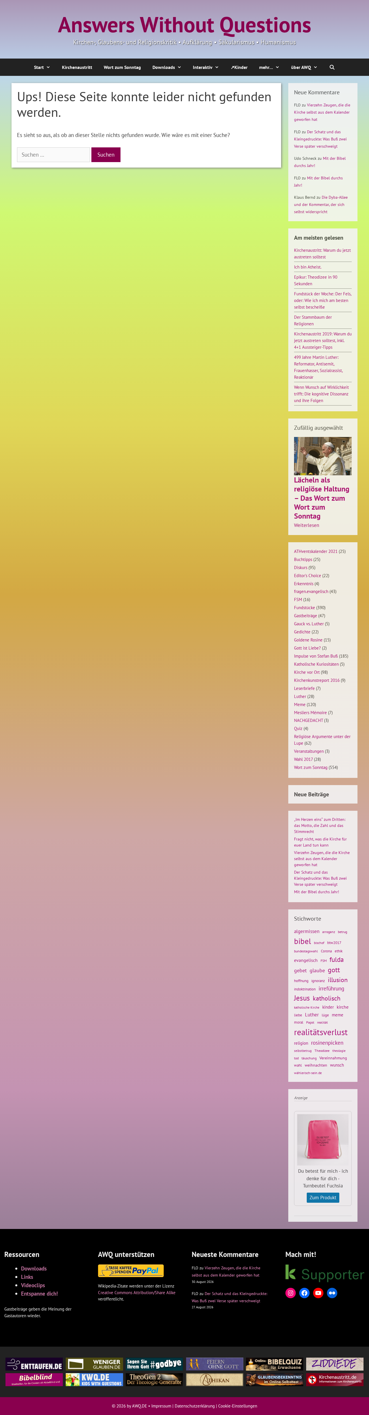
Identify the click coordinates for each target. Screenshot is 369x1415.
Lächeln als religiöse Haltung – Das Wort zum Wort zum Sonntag (321, 498)
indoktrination (305, 989)
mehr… (266, 67)
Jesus (302, 998)
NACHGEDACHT (308, 720)
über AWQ (301, 67)
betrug (342, 932)
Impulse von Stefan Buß (316, 656)
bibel (302, 941)
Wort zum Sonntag (122, 67)
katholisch (326, 998)
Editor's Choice (307, 575)
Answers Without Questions (184, 24)
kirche (343, 1007)
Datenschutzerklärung (195, 1406)
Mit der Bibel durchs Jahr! (316, 891)
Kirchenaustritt (77, 67)
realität (322, 1022)
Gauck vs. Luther (309, 623)
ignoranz (318, 980)
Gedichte (302, 632)
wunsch (337, 1065)
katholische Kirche (306, 1007)
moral (298, 1022)
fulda (337, 959)
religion (301, 1043)
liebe (298, 1015)
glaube (317, 970)
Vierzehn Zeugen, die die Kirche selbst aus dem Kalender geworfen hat (322, 112)
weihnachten (316, 1065)
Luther (300, 696)
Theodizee (322, 1050)
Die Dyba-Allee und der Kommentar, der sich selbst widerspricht (321, 204)
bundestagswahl (306, 951)
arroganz (328, 932)
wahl (298, 1065)
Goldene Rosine (308, 640)
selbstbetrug (303, 1051)
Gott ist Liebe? (307, 648)
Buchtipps (303, 559)
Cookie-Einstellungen (237, 1406)
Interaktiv (202, 67)
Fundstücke (304, 607)
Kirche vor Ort (307, 672)
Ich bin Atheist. (307, 267)
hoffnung (301, 980)
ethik (338, 951)
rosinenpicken (327, 1042)
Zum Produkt (323, 1197)
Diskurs (300, 567)
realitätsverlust (321, 1031)
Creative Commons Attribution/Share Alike (137, 1292)
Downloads (164, 67)
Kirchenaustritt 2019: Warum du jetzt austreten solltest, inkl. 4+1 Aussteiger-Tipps (323, 340)
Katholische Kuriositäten (316, 664)
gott (334, 969)
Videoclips (33, 1285)
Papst (310, 1022)
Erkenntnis (303, 583)
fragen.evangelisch (311, 591)
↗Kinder (239, 67)
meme (337, 1015)
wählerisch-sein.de (308, 1073)
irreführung (331, 988)
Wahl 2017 (303, 759)
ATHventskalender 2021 (316, 551)
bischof (319, 943)
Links (27, 1276)
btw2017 (334, 942)
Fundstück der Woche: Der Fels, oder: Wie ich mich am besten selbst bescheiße (322, 300)
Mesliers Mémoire (310, 712)
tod (296, 1058)
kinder (328, 1007)
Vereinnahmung (333, 1058)
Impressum (161, 1406)
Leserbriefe (304, 688)
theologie (339, 1051)
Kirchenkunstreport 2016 (317, 680)
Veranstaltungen (309, 751)
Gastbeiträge (305, 615)
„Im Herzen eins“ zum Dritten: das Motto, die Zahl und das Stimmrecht (319, 825)
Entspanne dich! (39, 1293)
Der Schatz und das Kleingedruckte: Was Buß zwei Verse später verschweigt (320, 139)
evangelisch (306, 960)
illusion (338, 980)
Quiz (298, 728)
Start (39, 67)
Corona (326, 951)
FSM (298, 599)
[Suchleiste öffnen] (332, 67)
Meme (300, 704)
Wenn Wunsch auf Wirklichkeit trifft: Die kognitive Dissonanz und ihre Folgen (321, 393)
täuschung (309, 1058)
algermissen (306, 931)
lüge (325, 1015)
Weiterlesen (306, 525)
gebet (300, 970)
